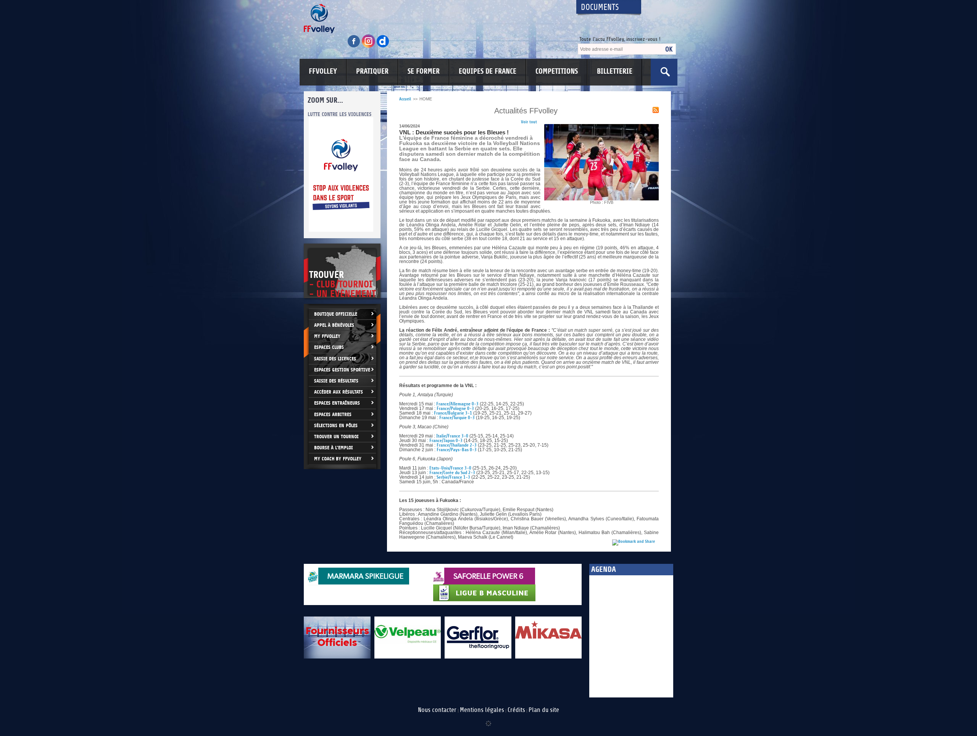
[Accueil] (433, 18)
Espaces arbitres (332, 414)
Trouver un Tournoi (336, 436)
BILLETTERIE (614, 71)
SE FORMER (424, 71)
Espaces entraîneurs (337, 403)
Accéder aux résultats (338, 392)
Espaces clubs (329, 347)
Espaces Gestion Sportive (342, 370)
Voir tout (529, 121)
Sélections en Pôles (336, 425)
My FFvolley (327, 336)
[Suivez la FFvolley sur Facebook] (354, 46)
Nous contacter (437, 710)
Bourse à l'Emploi (333, 447)
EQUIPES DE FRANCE (487, 71)
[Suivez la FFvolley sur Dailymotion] (383, 46)
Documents (600, 7)
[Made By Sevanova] (488, 719)
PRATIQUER (372, 71)
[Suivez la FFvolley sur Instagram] (369, 46)
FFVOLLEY (323, 71)
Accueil (405, 99)
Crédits (516, 710)
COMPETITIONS (556, 71)
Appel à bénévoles (334, 325)
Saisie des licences (335, 359)
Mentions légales (482, 710)
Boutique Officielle (335, 314)
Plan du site (544, 710)
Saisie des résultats (336, 381)
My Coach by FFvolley (337, 459)
